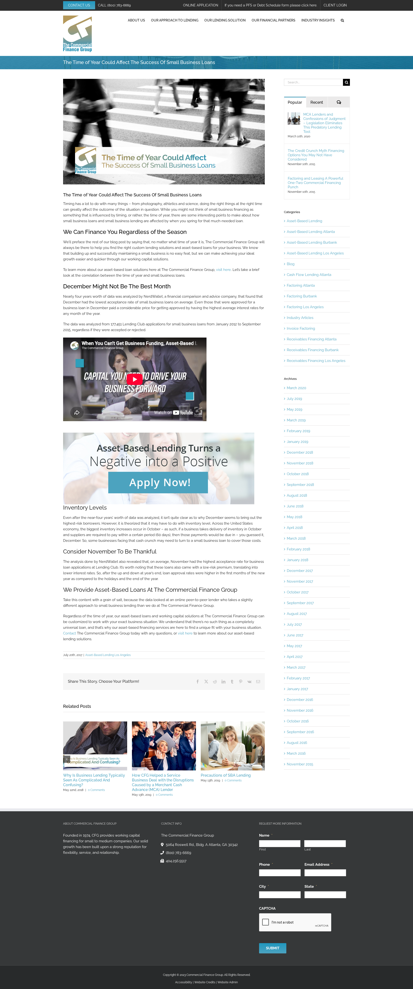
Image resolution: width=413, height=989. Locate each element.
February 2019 (298, 431)
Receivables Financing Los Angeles (316, 361)
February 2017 (298, 678)
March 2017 (296, 667)
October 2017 (298, 592)
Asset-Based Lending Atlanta (311, 232)
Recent (316, 102)
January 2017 (297, 689)
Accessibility (183, 982)
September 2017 (300, 603)
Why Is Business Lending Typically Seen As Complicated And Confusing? (94, 780)
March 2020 (296, 388)
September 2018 (300, 485)
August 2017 (297, 614)
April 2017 (295, 657)
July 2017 (294, 624)
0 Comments (96, 790)
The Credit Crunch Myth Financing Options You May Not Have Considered (316, 155)
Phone (266, 864)
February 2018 (298, 549)
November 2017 (300, 581)
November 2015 (300, 764)
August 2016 (297, 743)
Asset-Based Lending (304, 221)
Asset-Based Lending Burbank (312, 242)
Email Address (318, 864)
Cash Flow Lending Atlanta (309, 275)
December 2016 (300, 700)
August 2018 (297, 495)
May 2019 (294, 409)
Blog (290, 264)
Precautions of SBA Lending (226, 775)
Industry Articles (300, 318)
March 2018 (296, 538)
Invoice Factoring (301, 328)
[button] (342, 20)
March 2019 (296, 420)
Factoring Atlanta (301, 285)
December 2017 (300, 571)
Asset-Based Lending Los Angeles (108, 655)
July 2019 (294, 399)
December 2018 (300, 452)
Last (307, 849)
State (310, 886)
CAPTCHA (267, 908)
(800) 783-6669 (119, 5)
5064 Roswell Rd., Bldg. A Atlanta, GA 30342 (202, 845)
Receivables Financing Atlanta (312, 339)
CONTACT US (79, 5)
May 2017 (294, 646)
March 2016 (296, 753)
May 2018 (294, 517)
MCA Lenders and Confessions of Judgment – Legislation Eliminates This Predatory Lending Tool (324, 123)
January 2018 (297, 560)
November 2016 (300, 710)
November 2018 (300, 463)
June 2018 (295, 506)
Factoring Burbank (302, 296)
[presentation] (295, 922)
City (264, 886)
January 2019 (297, 442)
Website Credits (204, 982)
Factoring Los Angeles (305, 307)
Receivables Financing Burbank (313, 350)
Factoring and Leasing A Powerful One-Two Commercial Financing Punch (315, 182)
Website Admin (227, 982)
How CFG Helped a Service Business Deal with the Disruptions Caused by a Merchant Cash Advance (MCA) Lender (163, 782)
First (262, 849)
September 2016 (300, 732)
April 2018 (295, 528)
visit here (223, 270)
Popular (295, 102)
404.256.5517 (176, 861)
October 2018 (298, 474)
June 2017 (295, 635)
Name (265, 835)
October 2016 (298, 721)
